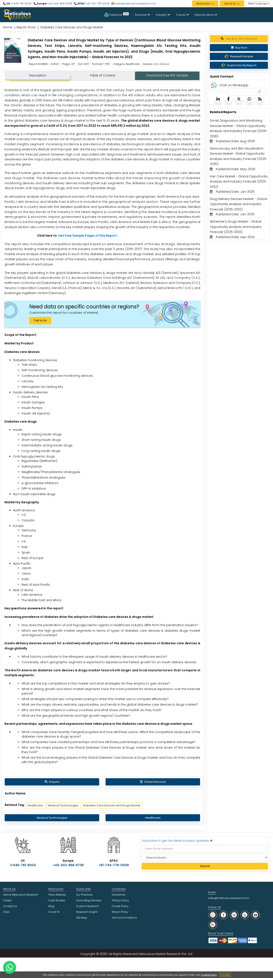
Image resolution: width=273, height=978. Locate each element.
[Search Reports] (259, 92)
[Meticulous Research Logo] (17, 14)
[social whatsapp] (213, 915)
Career (7, 900)
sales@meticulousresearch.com (135, 3)
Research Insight (86, 912)
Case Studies (56, 900)
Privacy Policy (120, 900)
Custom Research (87, 906)
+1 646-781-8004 (21, 3)
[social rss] (213, 924)
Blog (51, 906)
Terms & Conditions (124, 917)
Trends (181, 15)
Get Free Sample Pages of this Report (87, 235)
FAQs (6, 912)
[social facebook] (223, 915)
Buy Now (241, 48)
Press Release (57, 894)
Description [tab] (37, 75)
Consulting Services (89, 900)
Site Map (81, 917)
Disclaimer (118, 894)
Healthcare (35, 805)
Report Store (26, 27)
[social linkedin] (234, 915)
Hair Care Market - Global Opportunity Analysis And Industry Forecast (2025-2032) (239, 181)
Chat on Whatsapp (233, 85)
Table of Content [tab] (102, 75)
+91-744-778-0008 (97, 3)
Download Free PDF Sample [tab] (167, 75)
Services (141, 15)
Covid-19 (54, 912)
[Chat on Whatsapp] (213, 85)
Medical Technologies (63, 805)
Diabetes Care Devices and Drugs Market (111, 805)
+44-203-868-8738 (59, 3)
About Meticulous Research (20, 894)
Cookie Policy (209, 975)
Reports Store (205, 15)
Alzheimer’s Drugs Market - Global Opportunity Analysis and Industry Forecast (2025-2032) (235, 226)
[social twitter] (245, 915)
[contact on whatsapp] (9, 967)
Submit (205, 866)
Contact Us (10, 906)
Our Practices (84, 894)
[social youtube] (255, 915)
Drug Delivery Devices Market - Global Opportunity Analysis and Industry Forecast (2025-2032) (238, 204)
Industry (162, 15)
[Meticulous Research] (12, 53)
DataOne (118, 14)
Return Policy (120, 912)
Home (7, 27)
